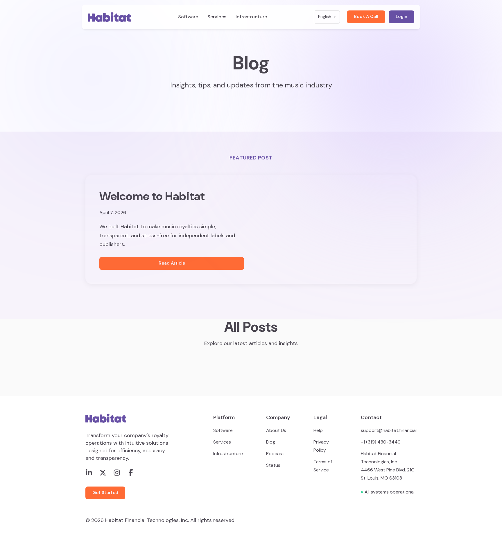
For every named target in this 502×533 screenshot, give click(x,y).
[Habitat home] (109, 17)
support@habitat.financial (389, 430)
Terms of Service (322, 466)
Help (318, 430)
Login (401, 16)
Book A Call (366, 16)
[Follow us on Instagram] (116, 472)
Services (216, 17)
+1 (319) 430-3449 (381, 442)
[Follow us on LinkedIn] (88, 472)
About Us (276, 430)
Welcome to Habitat (152, 196)
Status (273, 465)
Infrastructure (251, 17)
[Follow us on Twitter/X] (102, 472)
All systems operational (390, 492)
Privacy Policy (321, 446)
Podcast (275, 454)
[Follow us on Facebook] (130, 472)
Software (188, 17)
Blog (270, 442)
